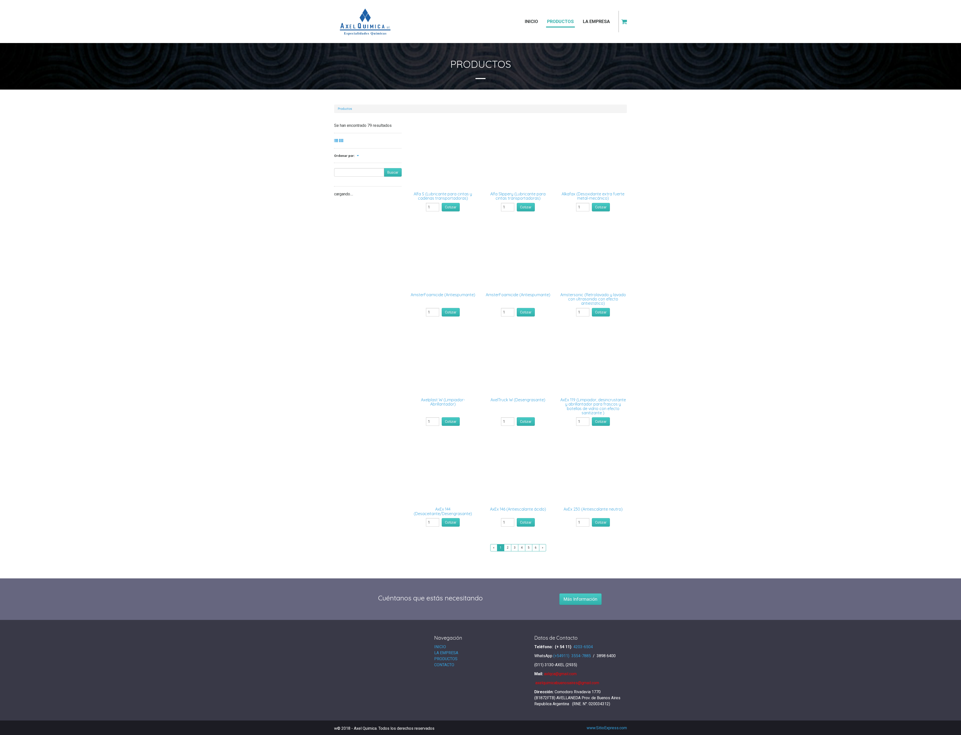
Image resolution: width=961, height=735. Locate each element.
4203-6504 (583, 646)
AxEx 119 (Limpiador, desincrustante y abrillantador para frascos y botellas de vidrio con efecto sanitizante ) (593, 406)
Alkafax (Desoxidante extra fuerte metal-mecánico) (593, 196)
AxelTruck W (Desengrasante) (518, 399)
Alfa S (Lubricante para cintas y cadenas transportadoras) (443, 196)
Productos (345, 109)
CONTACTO (444, 664)
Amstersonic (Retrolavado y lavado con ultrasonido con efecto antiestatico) (593, 299)
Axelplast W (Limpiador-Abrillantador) (443, 402)
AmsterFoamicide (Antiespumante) (443, 294)
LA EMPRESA (446, 652)
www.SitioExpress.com (607, 727)
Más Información (580, 599)
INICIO (440, 646)
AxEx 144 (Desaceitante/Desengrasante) (443, 511)
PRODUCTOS (445, 658)
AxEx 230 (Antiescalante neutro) (593, 509)
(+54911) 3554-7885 (572, 655)
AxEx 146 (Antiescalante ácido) (518, 509)
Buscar (392, 172)
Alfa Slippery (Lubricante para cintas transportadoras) (518, 196)
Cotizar (450, 207)
